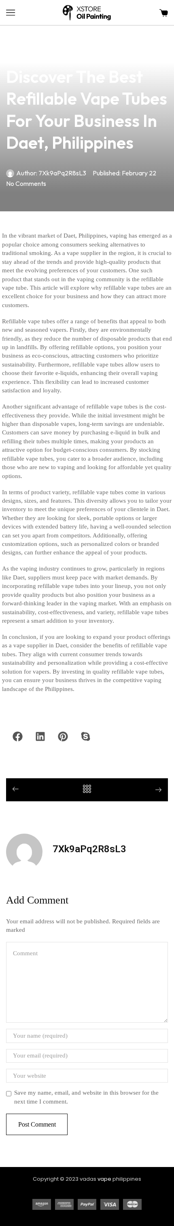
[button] (10, 12)
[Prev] (19, 790)
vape (104, 1179)
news (13, 53)
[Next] (155, 790)
